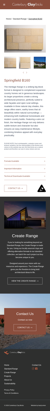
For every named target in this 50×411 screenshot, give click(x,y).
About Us (8, 380)
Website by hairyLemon (38, 405)
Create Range (10, 372)
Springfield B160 (35, 19)
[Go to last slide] (23, 72)
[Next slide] (26, 72)
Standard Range (20, 19)
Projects (7, 376)
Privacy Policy (9, 390)
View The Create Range (23, 281)
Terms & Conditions (11, 393)
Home (8, 19)
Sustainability (9, 384)
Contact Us (14, 188)
